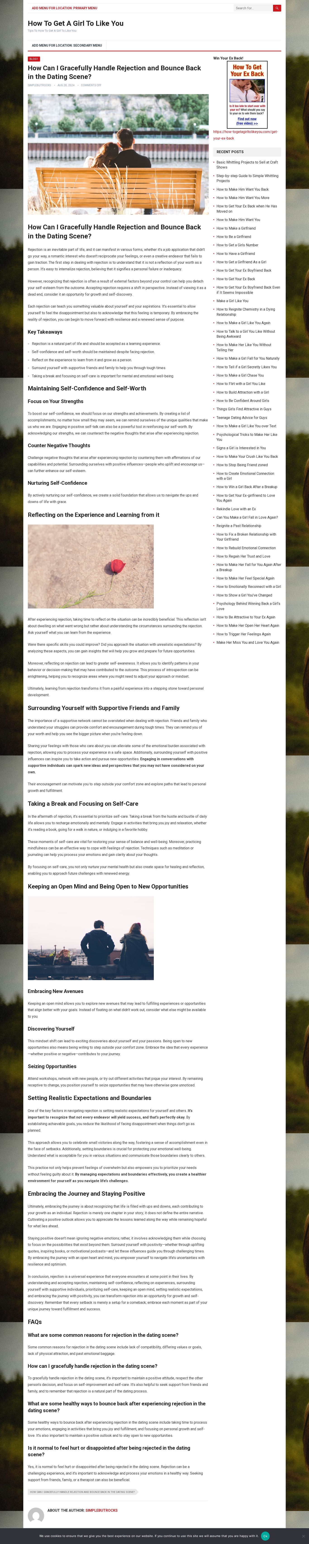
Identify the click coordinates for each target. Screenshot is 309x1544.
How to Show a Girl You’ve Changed (244, 595)
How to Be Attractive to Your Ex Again (245, 617)
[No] (303, 1536)
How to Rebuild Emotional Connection (246, 548)
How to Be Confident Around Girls (242, 401)
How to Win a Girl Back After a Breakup (246, 487)
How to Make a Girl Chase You (240, 375)
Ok (265, 1536)
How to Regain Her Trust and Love (243, 556)
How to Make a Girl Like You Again (243, 323)
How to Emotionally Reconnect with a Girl (248, 586)
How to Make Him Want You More (242, 198)
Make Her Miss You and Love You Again (247, 642)
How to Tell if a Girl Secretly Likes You (246, 367)
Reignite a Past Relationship (238, 526)
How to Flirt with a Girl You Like (240, 384)
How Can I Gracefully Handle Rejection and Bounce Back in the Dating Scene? (82, 1492)
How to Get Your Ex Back (235, 279)
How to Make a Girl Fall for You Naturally (248, 358)
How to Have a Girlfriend (235, 254)
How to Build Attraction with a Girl (242, 392)
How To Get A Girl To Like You (76, 23)
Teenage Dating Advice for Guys (241, 418)
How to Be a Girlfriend (233, 237)
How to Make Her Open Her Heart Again (247, 625)
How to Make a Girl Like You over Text (246, 426)
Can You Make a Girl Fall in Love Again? (247, 517)
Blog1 (34, 59)
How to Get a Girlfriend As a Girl (241, 262)
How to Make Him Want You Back (242, 189)
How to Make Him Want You (238, 220)
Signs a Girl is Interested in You (241, 448)
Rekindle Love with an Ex (236, 509)
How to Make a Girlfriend (236, 228)
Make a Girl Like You (232, 301)
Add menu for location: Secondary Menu (67, 45)
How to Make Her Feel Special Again (245, 578)
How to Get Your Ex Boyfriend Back (243, 270)
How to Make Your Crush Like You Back (247, 456)
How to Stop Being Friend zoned (242, 465)
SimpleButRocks (39, 85)
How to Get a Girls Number (237, 245)
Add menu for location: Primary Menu (64, 8)
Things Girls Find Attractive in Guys (243, 409)
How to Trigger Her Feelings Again (243, 634)
